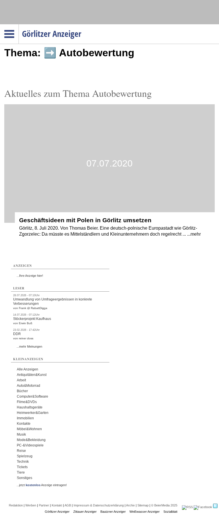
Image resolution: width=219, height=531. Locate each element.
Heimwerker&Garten (32, 412)
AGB (67, 505)
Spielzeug (25, 456)
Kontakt (57, 505)
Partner (44, 505)
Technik (23, 461)
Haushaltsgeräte (29, 407)
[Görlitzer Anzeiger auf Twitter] (215, 507)
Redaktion (16, 505)
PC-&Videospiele (30, 445)
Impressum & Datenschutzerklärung (99, 505)
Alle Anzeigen (27, 369)
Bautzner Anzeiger (113, 511)
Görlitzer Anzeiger (57, 511)
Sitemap (143, 505)
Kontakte (24, 423)
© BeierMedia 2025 (164, 505)
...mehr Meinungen (29, 346)
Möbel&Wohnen (29, 429)
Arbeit (21, 380)
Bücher (22, 391)
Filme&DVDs (27, 401)
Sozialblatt (170, 511)
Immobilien (25, 418)
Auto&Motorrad (28, 385)
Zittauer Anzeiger (85, 511)
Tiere (21, 472)
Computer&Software (32, 396)
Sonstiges (24, 477)
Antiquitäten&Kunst (31, 374)
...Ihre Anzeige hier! (30, 275)
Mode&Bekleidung (31, 439)
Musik (21, 434)
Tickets (22, 467)
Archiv (130, 505)
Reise (21, 450)
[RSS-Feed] (187, 507)
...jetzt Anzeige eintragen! (42, 485)
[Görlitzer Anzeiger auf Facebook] (203, 507)
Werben (30, 505)
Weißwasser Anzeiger (144, 511)
